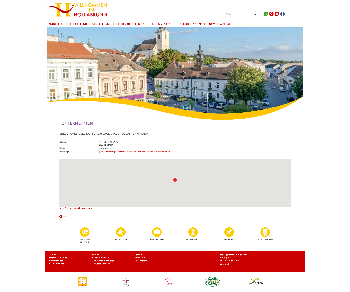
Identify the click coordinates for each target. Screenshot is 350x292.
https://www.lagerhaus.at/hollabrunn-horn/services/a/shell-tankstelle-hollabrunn (135, 152)
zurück (66, 216)
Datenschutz (140, 260)
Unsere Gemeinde (58, 257)
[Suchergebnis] (254, 14)
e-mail (226, 264)
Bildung (96, 254)
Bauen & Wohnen (100, 257)
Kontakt (138, 254)
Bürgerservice (56, 260)
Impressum (139, 257)
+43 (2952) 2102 (231, 260)
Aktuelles (54, 254)
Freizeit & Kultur (57, 263)
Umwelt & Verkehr (101, 263)
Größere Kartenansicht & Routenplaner (78, 208)
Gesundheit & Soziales (103, 260)
